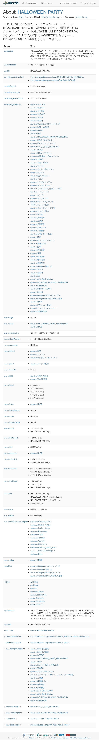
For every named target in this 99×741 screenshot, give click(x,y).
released (10, 468)
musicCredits (12, 422)
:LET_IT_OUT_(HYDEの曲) (44, 146)
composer (11, 345)
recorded (10, 459)
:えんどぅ (37, 172)
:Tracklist (37, 537)
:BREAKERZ (38, 285)
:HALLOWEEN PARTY (42, 630)
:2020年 (36, 272)
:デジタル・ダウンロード (43, 308)
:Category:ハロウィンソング (45, 123)
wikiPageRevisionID (13, 98)
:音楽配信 (37, 263)
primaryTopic (12, 724)
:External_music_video (43, 547)
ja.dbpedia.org (81, 17)
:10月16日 (37, 104)
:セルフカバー (39, 198)
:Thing (34, 581)
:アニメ (36, 178)
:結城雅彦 (37, 687)
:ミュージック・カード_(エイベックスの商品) (52, 674)
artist (8, 323)
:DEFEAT (37, 655)
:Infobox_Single (40, 524)
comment (9, 610)
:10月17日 (37, 107)
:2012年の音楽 (39, 648)
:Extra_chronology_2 (42, 550)
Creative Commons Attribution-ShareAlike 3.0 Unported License (71, 738)
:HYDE (36, 301)
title (7, 70)
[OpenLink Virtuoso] (28, 735)
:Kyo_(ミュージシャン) (42, 143)
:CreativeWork (38, 594)
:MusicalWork (37, 591)
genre (9, 363)
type (8, 509)
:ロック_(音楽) (39, 211)
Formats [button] (47, 3)
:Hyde (36, 554)
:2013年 (36, 120)
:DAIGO (36, 130)
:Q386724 (37, 604)
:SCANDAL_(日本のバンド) (44, 156)
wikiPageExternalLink (14, 77)
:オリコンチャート (41, 185)
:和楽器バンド (39, 681)
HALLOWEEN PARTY (40, 11)
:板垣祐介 (37, 684)
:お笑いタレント (40, 175)
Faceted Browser (69, 3)
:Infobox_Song (40, 528)
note (8, 447)
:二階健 (36, 220)
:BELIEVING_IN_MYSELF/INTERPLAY (49, 282)
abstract (8, 51)
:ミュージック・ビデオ (42, 208)
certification (10, 64)
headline (10, 369)
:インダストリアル (41, 182)
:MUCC (36, 149)
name (9, 428)
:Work (34, 588)
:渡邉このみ (38, 243)
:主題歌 (36, 214)
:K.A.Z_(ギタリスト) (41, 140)
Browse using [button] (30, 3)
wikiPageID (10, 86)
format (9, 351)
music (9, 416)
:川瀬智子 (37, 230)
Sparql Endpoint (89, 3)
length (9, 385)
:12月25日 (37, 114)
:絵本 (35, 246)
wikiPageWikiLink (12, 104)
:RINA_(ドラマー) (40, 153)
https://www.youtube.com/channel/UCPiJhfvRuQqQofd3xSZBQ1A (57, 77)
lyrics (9, 404)
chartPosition (12, 339)
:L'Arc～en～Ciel (40, 305)
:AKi (35, 275)
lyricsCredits (11, 410)
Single (20, 17)
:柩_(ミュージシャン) (42, 240)
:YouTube (37, 166)
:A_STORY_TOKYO (41, 690)
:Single (34, 585)
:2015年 (36, 292)
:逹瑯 (35, 253)
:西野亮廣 (37, 250)
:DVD (35, 133)
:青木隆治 (37, 259)
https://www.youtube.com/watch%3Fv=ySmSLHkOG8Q (52, 80)
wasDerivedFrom (12, 636)
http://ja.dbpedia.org (50, 17)
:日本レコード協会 (41, 233)
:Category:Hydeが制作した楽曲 (46, 298)
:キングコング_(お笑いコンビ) (45, 188)
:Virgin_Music (39, 162)
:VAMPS (36, 159)
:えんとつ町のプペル (42, 169)
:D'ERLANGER (39, 127)
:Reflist (36, 534)
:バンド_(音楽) (39, 204)
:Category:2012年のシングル (45, 295)
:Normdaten (38, 531)
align (8, 317)
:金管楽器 (37, 256)
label (8, 375)
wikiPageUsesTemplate (16, 521)
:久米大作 (37, 217)
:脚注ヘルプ (38, 544)
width (9, 515)
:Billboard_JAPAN (40, 288)
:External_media (40, 521)
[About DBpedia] (10, 3)
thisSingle (10, 481)
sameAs (8, 630)
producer (10, 453)
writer (9, 560)
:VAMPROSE (38, 311)
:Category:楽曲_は (41, 266)
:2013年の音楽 (39, 652)
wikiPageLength (12, 92)
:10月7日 (37, 111)
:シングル (37, 195)
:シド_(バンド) (39, 191)
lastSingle (12, 706)
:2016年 (36, 269)
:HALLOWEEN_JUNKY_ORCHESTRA (49, 136)
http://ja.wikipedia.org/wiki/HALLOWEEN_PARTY (50, 642)
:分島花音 (37, 224)
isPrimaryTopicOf (12, 642)
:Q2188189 (37, 601)
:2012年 (36, 117)
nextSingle (11, 437)
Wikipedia (32, 738)
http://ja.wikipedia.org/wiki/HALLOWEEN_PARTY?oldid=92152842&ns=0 (59, 636)
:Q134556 (37, 598)
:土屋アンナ (38, 227)
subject (8, 566)
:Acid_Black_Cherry (41, 279)
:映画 (35, 237)
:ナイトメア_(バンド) (42, 201)
